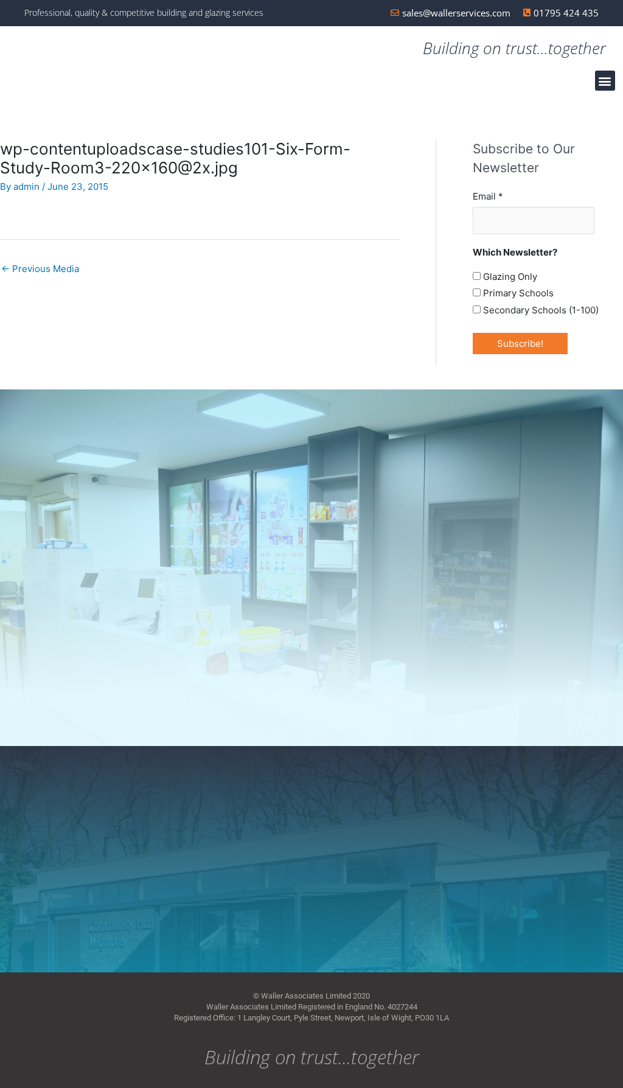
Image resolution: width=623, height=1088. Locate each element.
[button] (605, 81)
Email (488, 196)
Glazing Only (509, 276)
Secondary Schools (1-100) (540, 310)
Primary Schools (517, 293)
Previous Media (40, 268)
